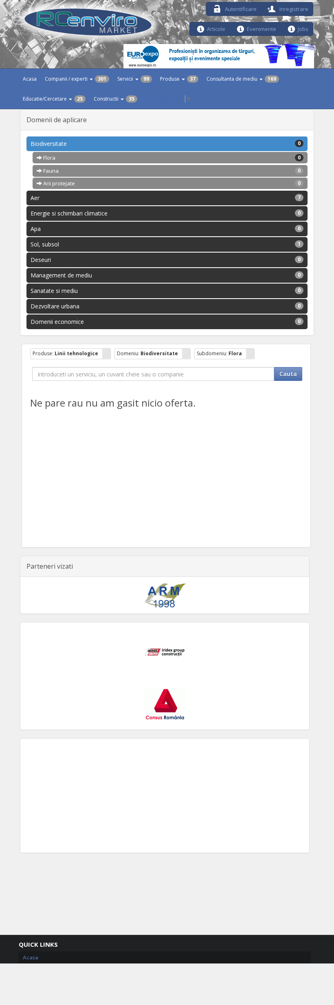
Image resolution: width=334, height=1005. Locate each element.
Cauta (288, 374)
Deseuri (166, 260)
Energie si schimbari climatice (166, 213)
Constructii (114, 98)
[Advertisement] (164, 796)
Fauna (171, 170)
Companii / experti (75, 78)
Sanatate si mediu (166, 291)
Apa (166, 229)
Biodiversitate (166, 143)
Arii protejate (171, 183)
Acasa (30, 78)
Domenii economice (166, 321)
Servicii (133, 78)
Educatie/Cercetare (53, 98)
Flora (171, 157)
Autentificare (240, 8)
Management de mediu (166, 275)
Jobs (303, 28)
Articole (216, 28)
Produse (178, 78)
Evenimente (261, 28)
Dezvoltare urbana (166, 306)
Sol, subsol (166, 244)
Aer (166, 198)
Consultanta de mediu (241, 78)
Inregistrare (293, 8)
